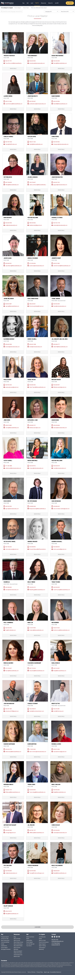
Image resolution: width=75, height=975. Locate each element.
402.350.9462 (56, 141)
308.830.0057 (56, 870)
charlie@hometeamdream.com (36, 711)
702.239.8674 (32, 708)
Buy (23, 3)
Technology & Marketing (42, 948)
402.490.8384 (8, 870)
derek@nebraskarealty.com (35, 346)
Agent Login (47, 972)
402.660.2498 (8, 344)
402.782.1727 (32, 830)
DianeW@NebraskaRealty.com (60, 103)
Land (32, 3)
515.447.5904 (32, 627)
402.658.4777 (56, 344)
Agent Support (42, 944)
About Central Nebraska (17, 948)
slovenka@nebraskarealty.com (12, 346)
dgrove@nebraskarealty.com (12, 508)
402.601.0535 (56, 627)
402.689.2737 (32, 425)
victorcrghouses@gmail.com (12, 549)
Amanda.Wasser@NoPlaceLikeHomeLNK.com (39, 549)
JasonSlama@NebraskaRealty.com (13, 265)
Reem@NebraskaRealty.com (12, 670)
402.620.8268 (56, 425)
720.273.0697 (32, 182)
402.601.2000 (56, 749)
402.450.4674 (56, 465)
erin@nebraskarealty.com (11, 225)
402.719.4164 (32, 668)
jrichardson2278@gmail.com (12, 711)
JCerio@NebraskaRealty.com (12, 427)
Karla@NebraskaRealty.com (59, 670)
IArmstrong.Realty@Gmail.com (36, 306)
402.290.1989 (8, 708)
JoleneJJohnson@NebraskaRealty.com (38, 184)
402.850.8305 (32, 789)
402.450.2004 (56, 303)
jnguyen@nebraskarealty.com (60, 184)
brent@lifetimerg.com (58, 711)
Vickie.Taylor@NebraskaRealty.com (37, 387)
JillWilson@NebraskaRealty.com (36, 832)
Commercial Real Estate (5, 943)
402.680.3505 (32, 384)
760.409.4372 (32, 587)
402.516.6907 (56, 668)
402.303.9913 (32, 465)
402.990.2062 (56, 789)
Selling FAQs (29, 940)
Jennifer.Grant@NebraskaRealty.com (61, 265)
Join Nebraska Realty (42, 937)
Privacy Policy (40, 972)
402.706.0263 (8, 546)
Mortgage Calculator (6, 949)
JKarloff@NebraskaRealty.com (60, 346)
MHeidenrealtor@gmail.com (59, 387)
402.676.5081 (56, 708)
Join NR (56, 3)
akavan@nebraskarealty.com (60, 427)
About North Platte (18, 945)
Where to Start (42, 940)
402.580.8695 (32, 546)
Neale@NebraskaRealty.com (59, 873)
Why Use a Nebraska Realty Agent (39, 7)
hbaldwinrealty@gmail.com (35, 225)
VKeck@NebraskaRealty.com (12, 184)
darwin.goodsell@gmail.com (59, 549)
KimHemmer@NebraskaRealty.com (61, 630)
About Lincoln (17, 940)
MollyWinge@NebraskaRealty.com (37, 589)
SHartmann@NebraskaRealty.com (13, 751)
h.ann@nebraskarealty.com (59, 468)
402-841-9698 (32, 344)
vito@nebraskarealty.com (11, 873)
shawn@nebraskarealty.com (12, 589)
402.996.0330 (8, 384)
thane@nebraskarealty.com (59, 306)
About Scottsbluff (18, 951)
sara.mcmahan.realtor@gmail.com (61, 508)
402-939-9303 (8, 141)
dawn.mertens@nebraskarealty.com (37, 751)
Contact (70, 2)
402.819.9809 (8, 425)
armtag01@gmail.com (10, 832)
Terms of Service (31, 972)
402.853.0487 (8, 303)
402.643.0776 (8, 749)
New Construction (5, 940)
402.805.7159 (8, 789)
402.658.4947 (56, 384)
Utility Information (18, 952)
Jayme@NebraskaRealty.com (12, 306)
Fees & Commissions (44, 942)
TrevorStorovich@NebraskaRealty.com (14, 63)
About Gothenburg (18, 944)
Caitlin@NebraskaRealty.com (36, 144)
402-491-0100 (55, 939)
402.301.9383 (56, 263)
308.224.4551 (32, 303)
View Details (13, 68)
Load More (37, 927)
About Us (50, 3)
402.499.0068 (32, 870)
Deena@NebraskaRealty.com (60, 63)
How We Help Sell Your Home (30, 944)
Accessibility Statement (55, 972)
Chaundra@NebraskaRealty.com (36, 670)
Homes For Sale (4, 938)
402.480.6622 (56, 506)
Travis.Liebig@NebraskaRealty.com (37, 792)
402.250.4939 (56, 587)
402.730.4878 (8, 182)
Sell (27, 3)
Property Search (5, 936)
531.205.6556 (32, 263)
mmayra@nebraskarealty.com (36, 468)
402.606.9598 (8, 222)
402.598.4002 (8, 587)
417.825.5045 (32, 749)
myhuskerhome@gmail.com (59, 751)
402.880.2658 (32, 506)
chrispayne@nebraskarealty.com (60, 144)
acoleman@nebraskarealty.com (36, 265)
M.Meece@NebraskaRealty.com (12, 792)
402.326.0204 (56, 61)
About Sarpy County (18, 942)
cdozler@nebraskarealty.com (60, 832)
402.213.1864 (8, 101)
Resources (43, 3)
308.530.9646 (32, 222)
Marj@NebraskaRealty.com (59, 792)
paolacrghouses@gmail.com (12, 387)
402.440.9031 (8, 263)
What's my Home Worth (30, 937)
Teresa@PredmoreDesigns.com (36, 873)
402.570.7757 (8, 61)
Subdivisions (4, 945)
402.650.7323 (56, 182)
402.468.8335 (56, 546)
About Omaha (17, 938)
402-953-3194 (56, 222)
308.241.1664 (32, 141)
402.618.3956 (56, 101)
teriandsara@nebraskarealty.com (37, 63)
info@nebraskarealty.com (58, 941)
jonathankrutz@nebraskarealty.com (37, 103)
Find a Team (26, 7)
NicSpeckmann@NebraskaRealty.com (38, 508)
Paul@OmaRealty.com (10, 630)
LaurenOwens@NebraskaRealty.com (13, 103)
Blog (15, 936)
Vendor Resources (18, 954)
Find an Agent (18, 7)
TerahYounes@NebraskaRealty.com (61, 589)
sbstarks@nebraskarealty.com (60, 225)
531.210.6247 (8, 668)
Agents (37, 2)
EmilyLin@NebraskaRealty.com (36, 630)
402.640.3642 (8, 830)
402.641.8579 (8, 911)
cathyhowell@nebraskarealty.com (13, 468)
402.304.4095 (56, 830)
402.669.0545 (32, 61)
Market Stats (17, 956)
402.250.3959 (8, 506)
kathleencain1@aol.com (34, 427)
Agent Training (42, 945)
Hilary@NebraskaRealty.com (11, 913)
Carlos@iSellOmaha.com (11, 144)
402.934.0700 (8, 627)
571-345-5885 (8, 465)
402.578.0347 (32, 101)
